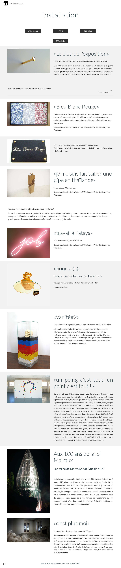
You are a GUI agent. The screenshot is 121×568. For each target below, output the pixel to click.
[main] (60, 15)
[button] (111, 90)
